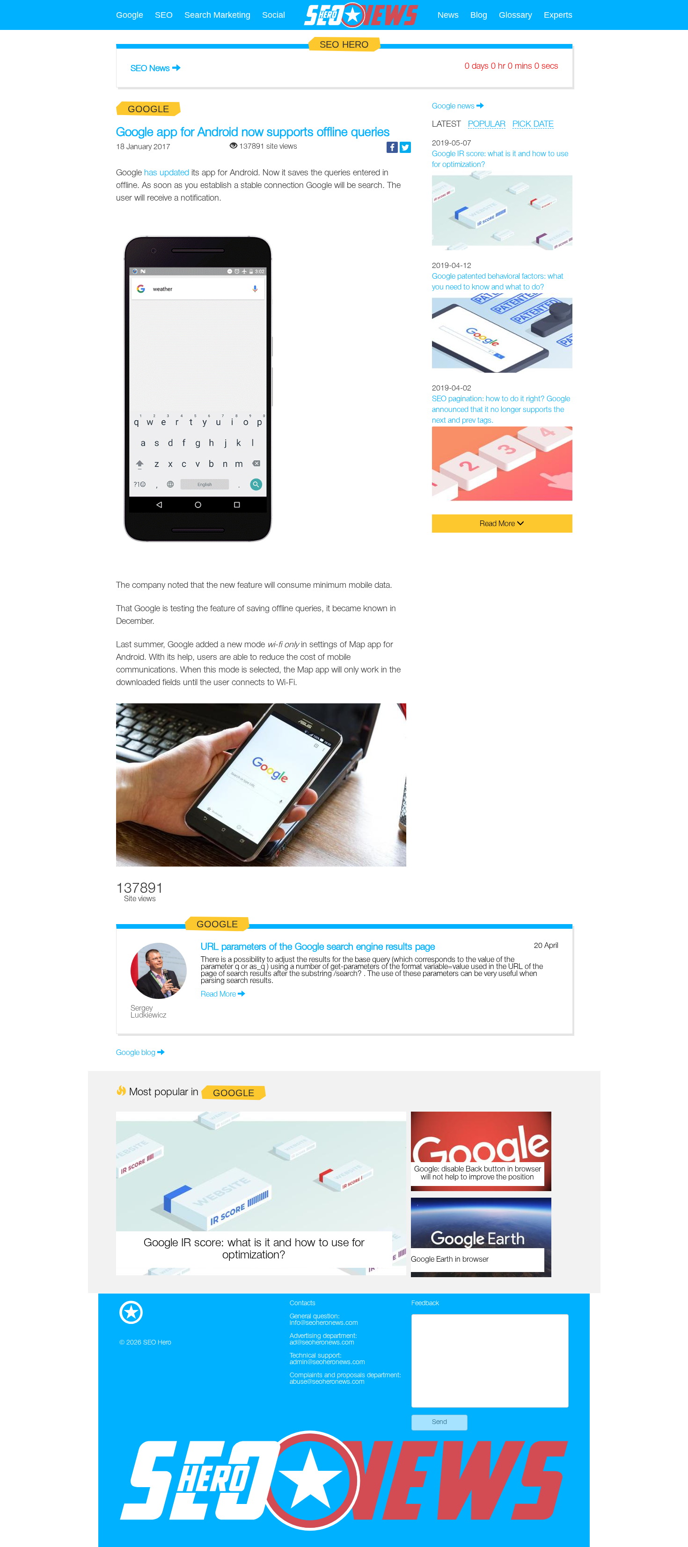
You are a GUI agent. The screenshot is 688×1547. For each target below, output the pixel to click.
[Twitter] (405, 147)
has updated (166, 173)
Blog (478, 15)
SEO (164, 15)
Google (129, 15)
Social (273, 15)
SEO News (150, 68)
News (448, 15)
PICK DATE (533, 124)
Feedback (425, 1304)
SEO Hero (157, 1343)
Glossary (515, 15)
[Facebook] (392, 147)
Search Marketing (217, 15)
